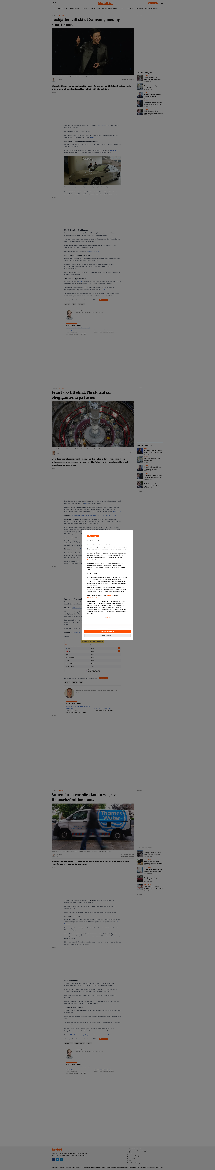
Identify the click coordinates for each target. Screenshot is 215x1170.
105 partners (109, 617)
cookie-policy (110, 595)
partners (89, 559)
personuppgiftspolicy (92, 597)
